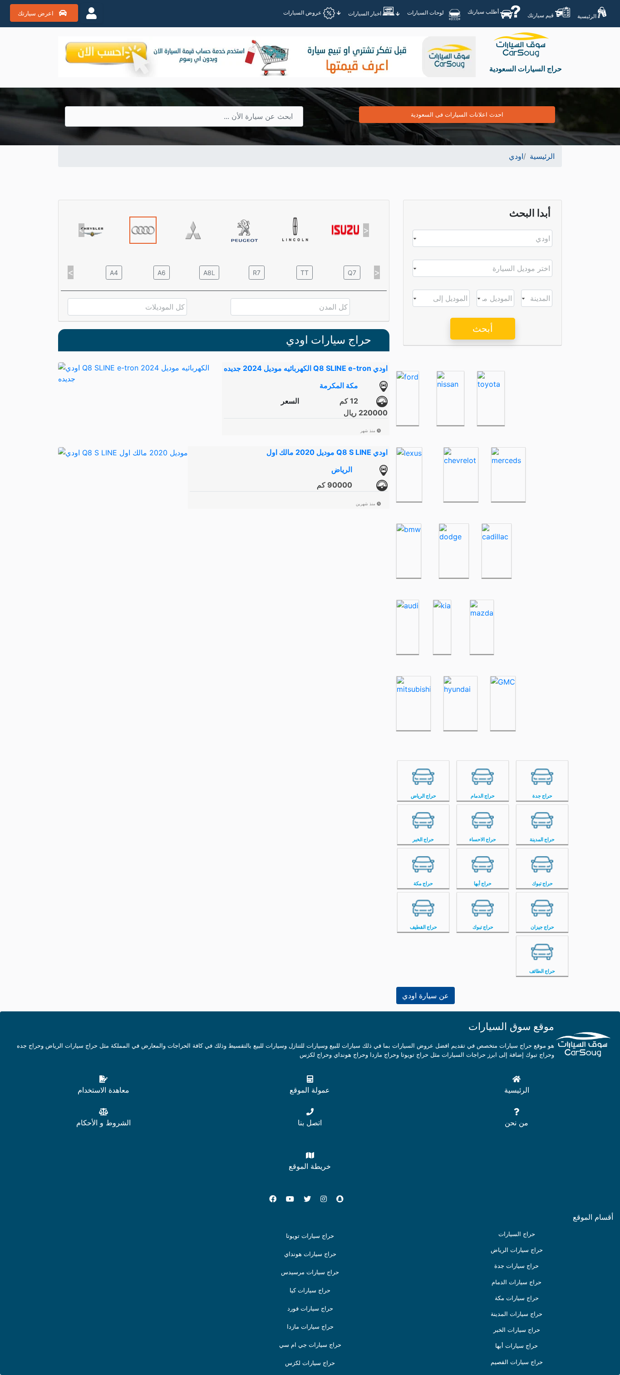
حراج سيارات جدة (516, 1265)
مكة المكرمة (339, 385)
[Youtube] (293, 1198)
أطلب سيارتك (483, 11)
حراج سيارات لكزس (310, 1363)
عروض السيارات (303, 12)
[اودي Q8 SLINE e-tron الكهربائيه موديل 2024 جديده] (140, 372)
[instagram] (327, 1198)
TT (304, 272)
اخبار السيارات (365, 13)
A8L (209, 272)
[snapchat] (343, 1198)
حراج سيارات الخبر (516, 1329)
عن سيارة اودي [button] (425, 995)
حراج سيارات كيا (310, 1290)
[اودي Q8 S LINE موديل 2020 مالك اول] (123, 451)
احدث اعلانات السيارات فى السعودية (457, 114)
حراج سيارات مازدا (310, 1326)
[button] (81, 230)
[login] (91, 13)
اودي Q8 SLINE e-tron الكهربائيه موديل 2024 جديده (306, 368)
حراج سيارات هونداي (310, 1254)
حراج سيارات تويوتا (310, 1235)
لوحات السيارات (426, 12)
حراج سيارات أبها (516, 1345)
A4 (114, 272)
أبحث (482, 328)
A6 (161, 272)
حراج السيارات (516, 1234)
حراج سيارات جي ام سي (310, 1344)
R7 (257, 272)
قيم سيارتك (541, 15)
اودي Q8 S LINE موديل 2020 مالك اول (327, 452)
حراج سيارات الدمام (516, 1282)
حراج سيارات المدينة (516, 1314)
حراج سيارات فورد (310, 1308)
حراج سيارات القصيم (517, 1362)
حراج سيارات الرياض (517, 1250)
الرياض (341, 469)
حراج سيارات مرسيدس (310, 1272)
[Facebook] (276, 1198)
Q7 (352, 272)
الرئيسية (587, 16)
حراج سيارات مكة (517, 1298)
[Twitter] (311, 1198)
